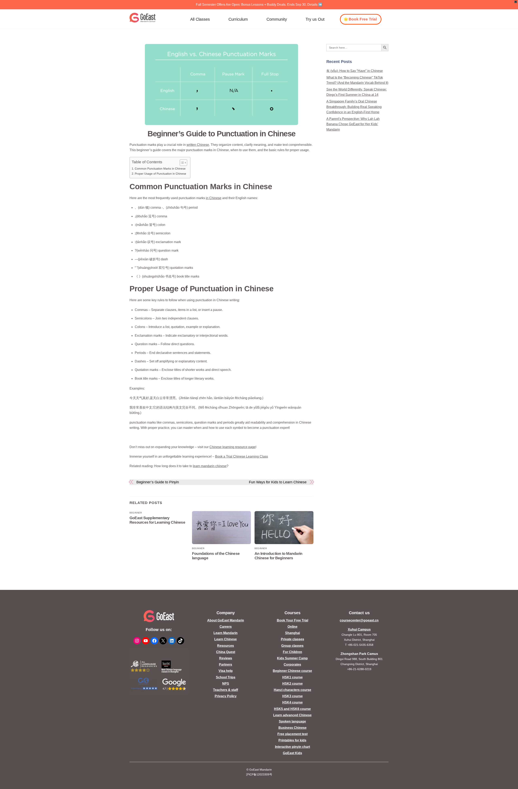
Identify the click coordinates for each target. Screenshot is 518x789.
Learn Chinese (225, 639)
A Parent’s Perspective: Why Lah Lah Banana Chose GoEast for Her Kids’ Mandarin (353, 124)
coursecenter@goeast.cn (359, 620)
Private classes (292, 639)
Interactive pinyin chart (292, 746)
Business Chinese (292, 727)
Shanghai (292, 633)
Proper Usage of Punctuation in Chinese (160, 173)
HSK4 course (292, 702)
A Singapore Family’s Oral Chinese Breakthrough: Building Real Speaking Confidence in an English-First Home (354, 107)
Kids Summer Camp (292, 658)
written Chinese (198, 144)
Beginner (136, 512)
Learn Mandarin (225, 633)
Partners (225, 664)
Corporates (292, 664)
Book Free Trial (363, 19)
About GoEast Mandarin (225, 620)
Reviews (225, 658)
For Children (292, 652)
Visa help (226, 671)
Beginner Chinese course (292, 671)
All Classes (200, 19)
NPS (225, 683)
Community (276, 19)
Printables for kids (292, 740)
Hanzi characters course (292, 690)
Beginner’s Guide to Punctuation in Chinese (221, 133)
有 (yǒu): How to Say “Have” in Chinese (354, 71)
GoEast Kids (292, 753)
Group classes (292, 645)
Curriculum (238, 19)
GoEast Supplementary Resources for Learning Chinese (157, 520)
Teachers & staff (225, 690)
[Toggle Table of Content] (181, 162)
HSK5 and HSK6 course (292, 709)
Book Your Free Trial (292, 620)
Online (292, 626)
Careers (226, 626)
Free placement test (292, 734)
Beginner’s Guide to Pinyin (157, 482)
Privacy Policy (226, 696)
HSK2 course (292, 683)
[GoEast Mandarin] (143, 18)
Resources (225, 645)
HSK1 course (292, 677)
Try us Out (315, 19)
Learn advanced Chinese (292, 715)
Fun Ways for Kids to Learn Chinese (278, 482)
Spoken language (292, 721)
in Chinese (213, 198)
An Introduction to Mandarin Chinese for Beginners (278, 555)
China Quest (225, 652)
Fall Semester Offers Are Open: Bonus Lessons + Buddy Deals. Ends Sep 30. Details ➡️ (259, 4)
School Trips (225, 677)
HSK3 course (292, 696)
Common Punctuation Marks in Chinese (160, 168)
